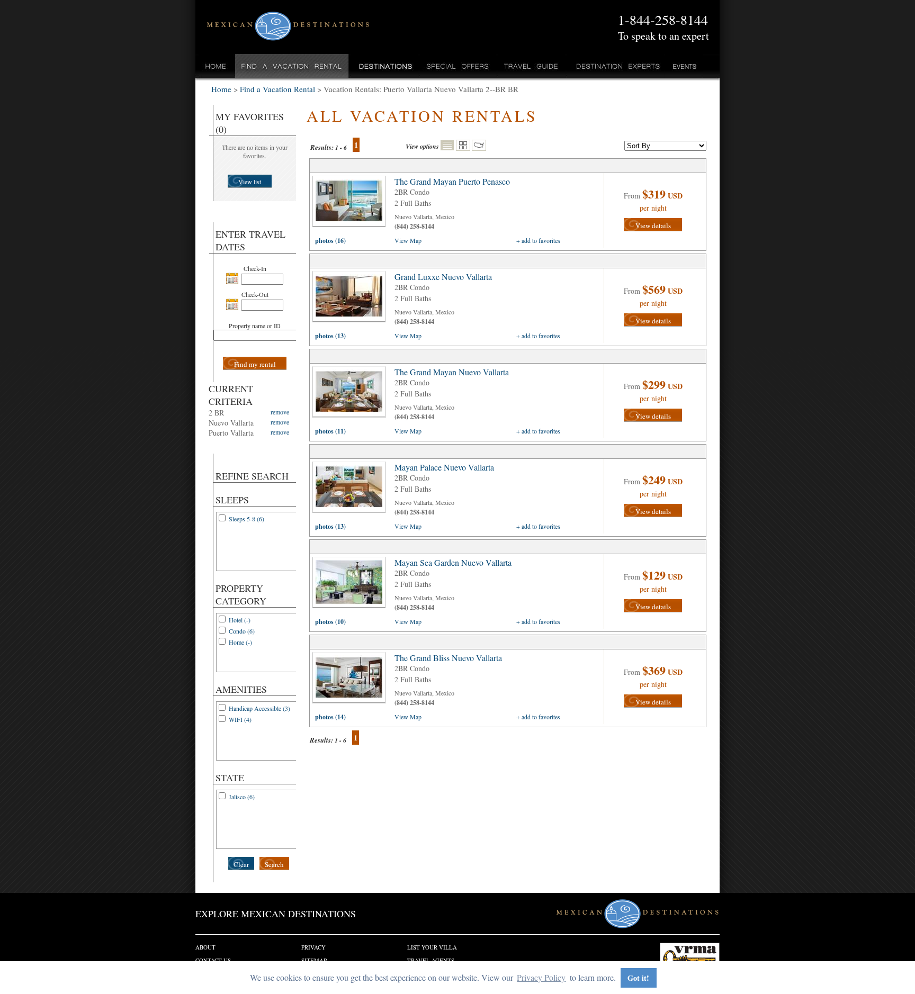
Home (216, 66)
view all (351, 203)
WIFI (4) (240, 719)
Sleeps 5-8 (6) (246, 518)
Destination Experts (615, 66)
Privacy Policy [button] (541, 977)
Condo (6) (242, 631)
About (205, 947)
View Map (407, 240)
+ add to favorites (538, 240)
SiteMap (314, 960)
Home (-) (240, 642)
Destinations (384, 66)
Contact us (213, 960)
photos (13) (330, 335)
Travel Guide (531, 66)
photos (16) (330, 240)
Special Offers (458, 66)
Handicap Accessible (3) (259, 708)
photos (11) (330, 431)
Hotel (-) (239, 620)
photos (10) (330, 621)
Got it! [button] (638, 977)
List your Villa (432, 947)
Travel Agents (430, 960)
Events (684, 66)
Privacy (313, 947)
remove (280, 412)
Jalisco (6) (242, 796)
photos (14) (330, 716)
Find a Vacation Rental (292, 66)
